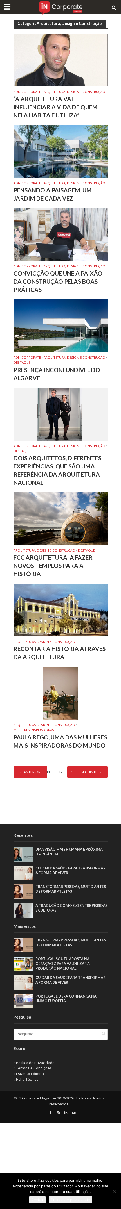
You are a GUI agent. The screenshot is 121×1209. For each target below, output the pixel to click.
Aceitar (37, 1199)
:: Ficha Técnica (26, 1079)
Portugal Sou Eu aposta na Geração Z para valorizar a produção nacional (62, 964)
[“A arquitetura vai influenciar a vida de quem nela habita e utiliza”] (61, 59)
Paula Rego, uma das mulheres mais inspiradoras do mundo (60, 741)
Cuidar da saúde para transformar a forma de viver (70, 870)
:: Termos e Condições (33, 1068)
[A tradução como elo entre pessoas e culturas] (23, 909)
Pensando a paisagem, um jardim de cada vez (53, 194)
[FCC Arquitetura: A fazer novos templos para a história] (61, 518)
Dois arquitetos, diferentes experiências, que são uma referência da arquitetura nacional (57, 470)
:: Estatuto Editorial (29, 1073)
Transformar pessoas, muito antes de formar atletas (70, 889)
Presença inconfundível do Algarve (57, 373)
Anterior (32, 772)
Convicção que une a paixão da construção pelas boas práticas (58, 281)
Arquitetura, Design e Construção (74, 92)
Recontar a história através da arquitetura (60, 652)
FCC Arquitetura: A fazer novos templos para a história (53, 565)
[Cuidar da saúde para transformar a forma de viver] (23, 872)
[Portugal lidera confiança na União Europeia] (23, 1000)
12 (60, 772)
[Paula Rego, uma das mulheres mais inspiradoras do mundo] (61, 692)
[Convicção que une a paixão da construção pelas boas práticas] (61, 234)
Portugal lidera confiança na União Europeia (66, 998)
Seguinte (89, 772)
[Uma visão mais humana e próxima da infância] (23, 854)
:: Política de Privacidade (34, 1062)
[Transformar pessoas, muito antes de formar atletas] (23, 891)
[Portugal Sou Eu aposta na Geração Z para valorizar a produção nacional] (23, 963)
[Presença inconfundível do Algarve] (61, 325)
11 (48, 772)
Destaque (22, 363)
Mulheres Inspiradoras (34, 730)
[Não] (114, 1191)
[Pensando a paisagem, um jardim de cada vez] (61, 151)
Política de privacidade (70, 1199)
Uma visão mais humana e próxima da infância (69, 851)
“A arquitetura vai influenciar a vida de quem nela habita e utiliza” (56, 107)
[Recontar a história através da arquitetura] (61, 609)
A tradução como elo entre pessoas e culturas (71, 907)
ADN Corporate (27, 92)
